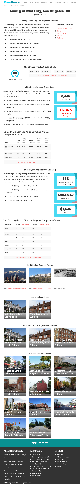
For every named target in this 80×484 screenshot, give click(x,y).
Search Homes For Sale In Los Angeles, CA (52, 75)
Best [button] (31, 2)
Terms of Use (61, 464)
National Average (44, 224)
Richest (34, 476)
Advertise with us (63, 457)
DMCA (59, 466)
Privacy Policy (62, 462)
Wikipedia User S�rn (38, 288)
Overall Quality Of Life (64, 29)
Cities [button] (26, 2)
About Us (73, 2)
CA (10, 5)
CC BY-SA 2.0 (47, 288)
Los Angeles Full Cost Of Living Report (27, 257)
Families (35, 464)
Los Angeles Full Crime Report (27, 162)
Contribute (60, 459)
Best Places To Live (39, 459)
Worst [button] (51, 2)
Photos (59, 36)
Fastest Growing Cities (40, 466)
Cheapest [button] (44, 2)
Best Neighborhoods (39, 457)
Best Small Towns (38, 462)
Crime (59, 31)
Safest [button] (37, 2)
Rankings (60, 38)
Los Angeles (15, 5)
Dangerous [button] (58, 2)
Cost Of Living (61, 33)
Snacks (12, 2)
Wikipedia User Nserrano (14, 288)
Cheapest (35, 455)
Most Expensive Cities (39, 469)
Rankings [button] (66, 2)
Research (35, 471)
